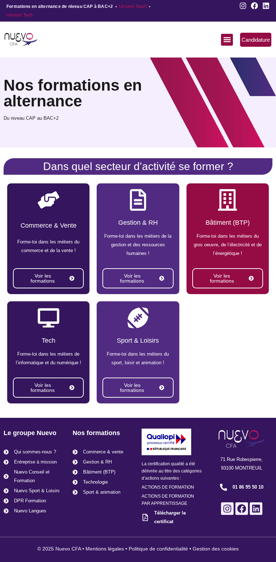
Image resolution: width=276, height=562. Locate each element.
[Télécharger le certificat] (145, 517)
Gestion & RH (138, 222)
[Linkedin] (266, 5)
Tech (48, 340)
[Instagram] (243, 5)
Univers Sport (133, 6)
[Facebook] (254, 5)
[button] (227, 40)
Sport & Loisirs (138, 340)
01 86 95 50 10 (248, 487)
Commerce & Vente (48, 225)
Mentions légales (105, 549)
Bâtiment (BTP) (228, 222)
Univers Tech (19, 15)
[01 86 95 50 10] (223, 487)
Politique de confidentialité (158, 549)
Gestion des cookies (216, 549)
